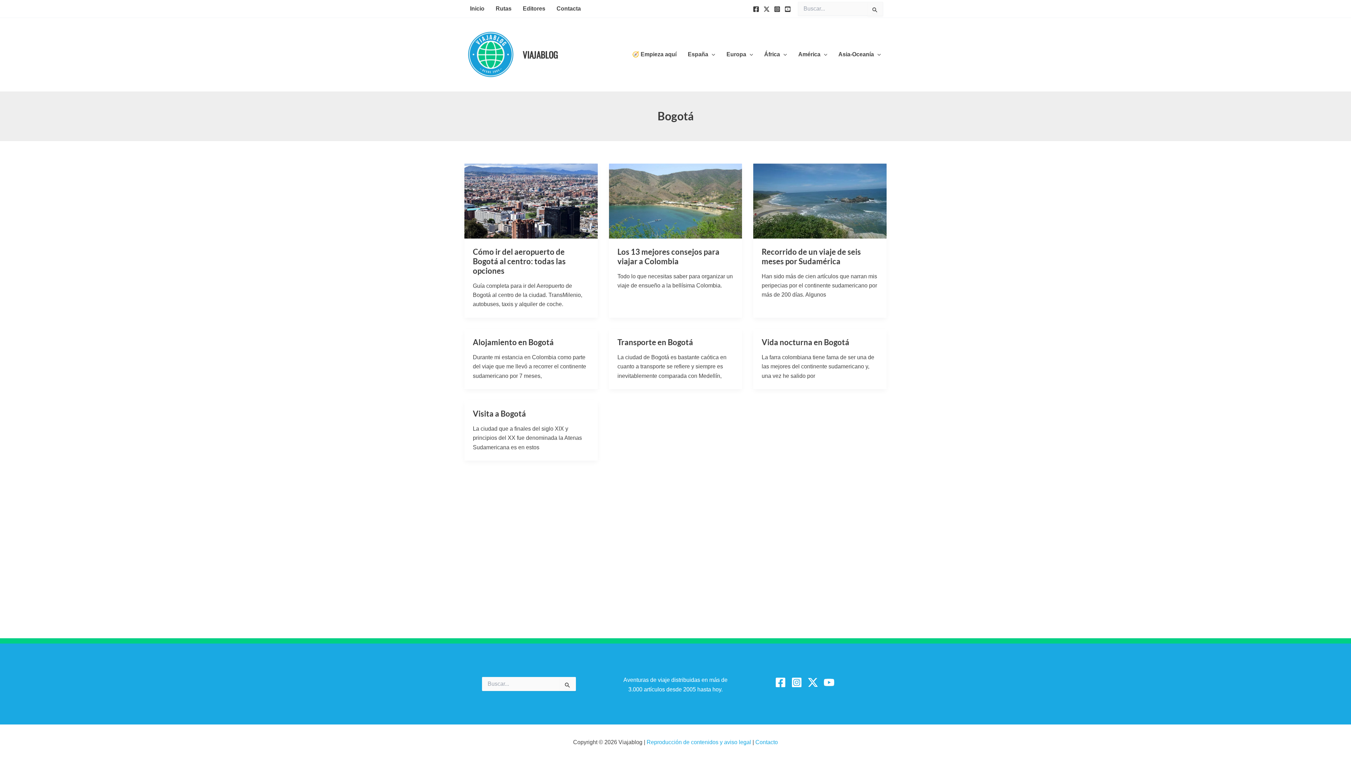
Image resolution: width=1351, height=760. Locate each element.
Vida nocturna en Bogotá (805, 342)
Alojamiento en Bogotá (513, 342)
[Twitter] (766, 9)
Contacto (766, 742)
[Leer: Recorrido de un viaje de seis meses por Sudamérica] (820, 200)
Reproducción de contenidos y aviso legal (700, 742)
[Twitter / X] (812, 682)
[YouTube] (788, 9)
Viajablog (540, 54)
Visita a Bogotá (499, 413)
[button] (711, 54)
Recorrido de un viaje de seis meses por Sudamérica (811, 256)
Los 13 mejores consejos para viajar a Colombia (668, 256)
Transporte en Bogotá (655, 342)
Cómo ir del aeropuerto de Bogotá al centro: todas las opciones (519, 261)
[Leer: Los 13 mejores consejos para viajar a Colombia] (675, 200)
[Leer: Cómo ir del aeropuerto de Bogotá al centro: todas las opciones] (531, 200)
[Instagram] (777, 9)
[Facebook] (756, 9)
